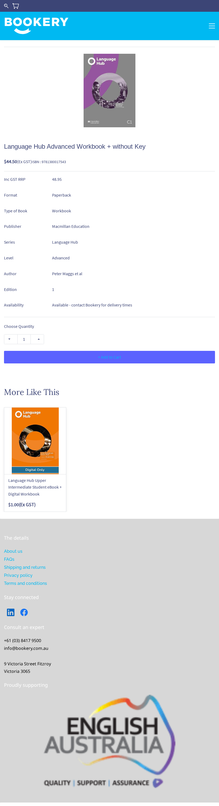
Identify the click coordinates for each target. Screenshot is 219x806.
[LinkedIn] (10, 612)
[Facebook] (24, 612)
